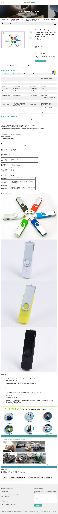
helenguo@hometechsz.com (8, 501)
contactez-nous (38, 505)
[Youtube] (7, 504)
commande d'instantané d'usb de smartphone (12, 479)
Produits (8, 19)
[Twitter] (2, 504)
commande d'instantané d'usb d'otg (17, 477)
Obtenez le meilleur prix (40, 61)
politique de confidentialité (6, 511)
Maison (4, 19)
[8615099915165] (11, 504)
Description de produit (26, 65)
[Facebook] (4, 504)
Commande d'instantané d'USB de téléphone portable (40, 477)
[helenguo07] (14, 504)
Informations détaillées (9, 65)
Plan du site (14, 511)
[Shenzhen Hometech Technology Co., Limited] (29, 2)
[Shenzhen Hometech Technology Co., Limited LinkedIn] (9, 504)
